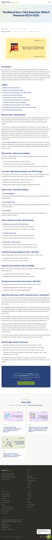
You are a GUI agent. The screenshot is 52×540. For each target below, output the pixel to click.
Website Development (32, 478)
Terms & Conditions (31, 504)
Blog (6, 28)
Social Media (30, 476)
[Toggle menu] (49, 2)
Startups (3, 504)
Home (3, 28)
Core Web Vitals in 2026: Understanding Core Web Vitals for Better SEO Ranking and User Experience (12, 429)
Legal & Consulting (5, 511)
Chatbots (29, 484)
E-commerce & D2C (6, 500)
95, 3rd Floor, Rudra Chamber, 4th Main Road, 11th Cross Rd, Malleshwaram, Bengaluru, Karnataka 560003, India (12, 521)
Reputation (29, 482)
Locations (29, 498)
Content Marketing (31, 480)
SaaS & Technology (6, 502)
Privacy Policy (30, 506)
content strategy (23, 75)
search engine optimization (10, 142)
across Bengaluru (23, 375)
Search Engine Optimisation (35, 405)
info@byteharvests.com (6, 525)
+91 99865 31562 (5, 527)
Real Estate (4, 498)
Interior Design (5, 513)
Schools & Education (6, 496)
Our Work (29, 496)
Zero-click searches (8, 345)
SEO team (29, 373)
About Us (29, 493)
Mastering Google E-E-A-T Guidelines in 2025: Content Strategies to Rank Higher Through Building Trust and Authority (38, 429)
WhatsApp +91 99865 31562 (7, 529)
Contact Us (29, 502)
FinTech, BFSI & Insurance (7, 506)
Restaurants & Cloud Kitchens (8, 508)
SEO (28, 472)
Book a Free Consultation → (26, 383)
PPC (28, 474)
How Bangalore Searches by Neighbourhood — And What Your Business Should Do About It (12, 455)
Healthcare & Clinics (6, 493)
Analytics (29, 487)
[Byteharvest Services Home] (10, 2)
